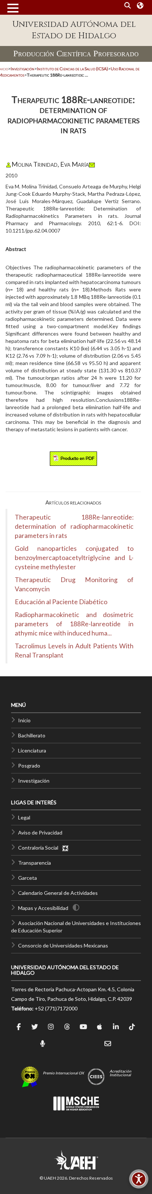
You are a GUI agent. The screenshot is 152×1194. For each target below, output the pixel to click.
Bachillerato (31, 735)
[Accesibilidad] (138, 1178)
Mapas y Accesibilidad (43, 908)
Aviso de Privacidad (40, 832)
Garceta (27, 878)
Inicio (24, 720)
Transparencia (34, 863)
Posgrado (29, 765)
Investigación (33, 780)
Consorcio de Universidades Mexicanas (63, 945)
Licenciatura (32, 750)
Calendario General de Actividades (58, 893)
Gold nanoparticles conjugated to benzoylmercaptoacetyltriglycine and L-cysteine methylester (74, 558)
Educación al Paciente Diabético (61, 602)
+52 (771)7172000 (56, 1008)
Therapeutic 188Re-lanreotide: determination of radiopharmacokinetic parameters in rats (74, 526)
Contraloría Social (40, 847)
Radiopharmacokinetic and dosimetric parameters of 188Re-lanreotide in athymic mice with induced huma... (74, 624)
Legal (24, 817)
